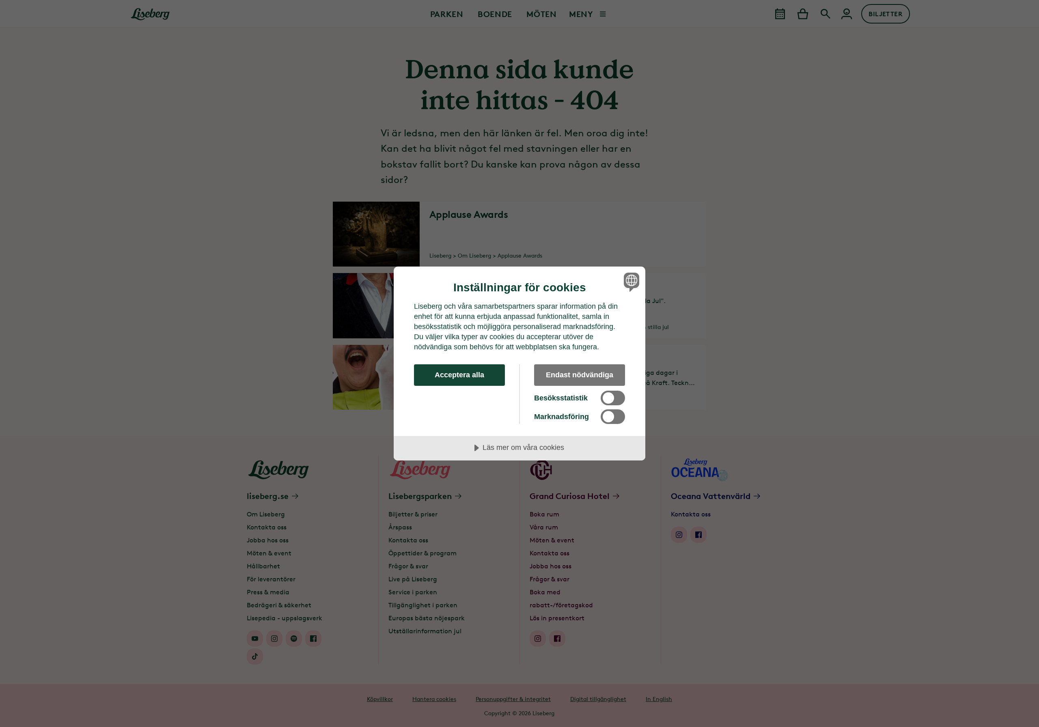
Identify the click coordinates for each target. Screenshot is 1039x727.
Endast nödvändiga (579, 375)
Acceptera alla (459, 375)
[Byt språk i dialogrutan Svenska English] (630, 282)
